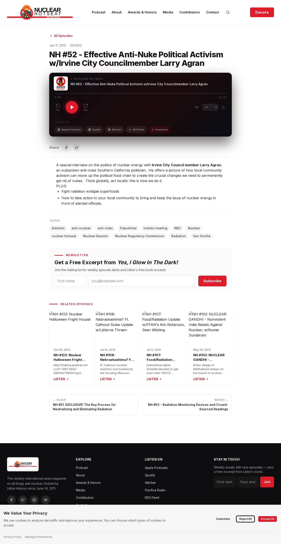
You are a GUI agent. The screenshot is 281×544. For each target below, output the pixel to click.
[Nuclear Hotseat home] (40, 12)
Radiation (178, 236)
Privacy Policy (13, 537)
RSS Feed (138, 129)
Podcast (98, 12)
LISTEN (59, 379)
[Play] (72, 107)
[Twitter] (22, 499)
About (117, 12)
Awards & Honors (142, 12)
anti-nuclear (81, 228)
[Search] (228, 12)
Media (168, 12)
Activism (58, 228)
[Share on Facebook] (66, 148)
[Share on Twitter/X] (77, 148)
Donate (262, 12)
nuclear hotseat (64, 236)
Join (267, 482)
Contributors (189, 12)
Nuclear (194, 228)
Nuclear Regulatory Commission (139, 236)
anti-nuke (105, 228)
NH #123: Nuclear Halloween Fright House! (68, 359)
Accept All (267, 519)
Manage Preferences (38, 537)
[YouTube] (45, 499)
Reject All (245, 519)
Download (161, 129)
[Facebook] (11, 499)
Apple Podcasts (71, 129)
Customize (223, 519)
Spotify (96, 129)
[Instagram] (34, 499)
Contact (212, 12)
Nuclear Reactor (95, 236)
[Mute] (197, 107)
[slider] (140, 93)
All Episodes (63, 36)
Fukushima (128, 228)
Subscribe (212, 281)
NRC (177, 228)
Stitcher (116, 129)
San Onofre (202, 236)
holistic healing (155, 228)
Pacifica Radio (155, 490)
